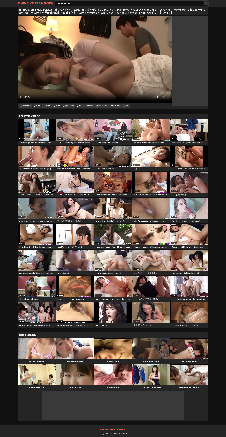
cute (58, 105)
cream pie (103, 105)
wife (38, 105)
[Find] (206, 3)
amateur (27, 105)
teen (81, 105)
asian (48, 105)
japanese (69, 105)
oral (91, 105)
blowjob (116, 105)
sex (127, 105)
